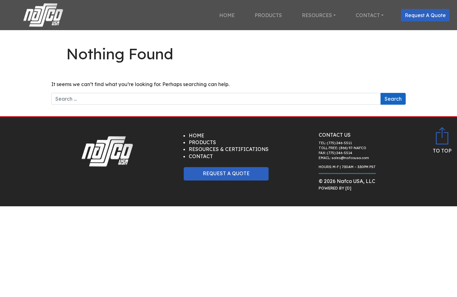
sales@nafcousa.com (350, 158)
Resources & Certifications (229, 149)
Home (227, 15)
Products (268, 15)
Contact (368, 15)
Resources (317, 15)
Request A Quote (425, 15)
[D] (348, 187)
